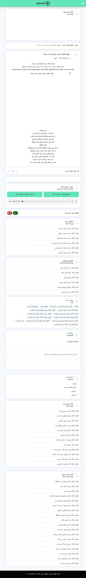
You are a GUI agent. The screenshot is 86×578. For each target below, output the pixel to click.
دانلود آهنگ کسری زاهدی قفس (69, 525)
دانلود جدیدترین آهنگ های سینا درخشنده (65, 321)
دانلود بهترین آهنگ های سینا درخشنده (66, 317)
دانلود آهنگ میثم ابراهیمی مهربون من (67, 501)
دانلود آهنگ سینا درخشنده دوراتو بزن (67, 248)
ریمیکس (73, 391)
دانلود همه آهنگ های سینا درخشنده (38, 321)
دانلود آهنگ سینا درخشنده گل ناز (68, 253)
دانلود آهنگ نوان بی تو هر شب (69, 554)
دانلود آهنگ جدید (70, 387)
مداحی (74, 395)
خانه (76, 45)
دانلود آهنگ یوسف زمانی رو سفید (68, 539)
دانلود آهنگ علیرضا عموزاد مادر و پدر (67, 549)
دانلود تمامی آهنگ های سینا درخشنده (40, 317)
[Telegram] (16, 171)
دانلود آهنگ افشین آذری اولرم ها (68, 430)
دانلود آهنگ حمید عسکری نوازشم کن (67, 425)
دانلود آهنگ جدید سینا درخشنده (68, 310)
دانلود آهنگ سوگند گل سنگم (70, 273)
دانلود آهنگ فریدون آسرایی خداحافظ (67, 515)
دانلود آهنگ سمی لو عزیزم (70, 292)
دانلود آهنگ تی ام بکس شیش (69, 282)
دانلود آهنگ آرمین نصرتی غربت (69, 411)
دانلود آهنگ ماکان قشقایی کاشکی (68, 510)
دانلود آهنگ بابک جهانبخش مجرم (68, 459)
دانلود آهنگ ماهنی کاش (71, 277)
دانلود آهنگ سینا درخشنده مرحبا (68, 228)
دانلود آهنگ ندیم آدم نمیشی (70, 435)
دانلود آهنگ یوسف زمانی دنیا (69, 486)
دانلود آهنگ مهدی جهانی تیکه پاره (68, 529)
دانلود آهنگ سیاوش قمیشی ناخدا (68, 287)
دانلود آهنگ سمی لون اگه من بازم (68, 544)
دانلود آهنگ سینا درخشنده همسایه (68, 238)
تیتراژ (74, 383)
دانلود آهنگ (44, 306)
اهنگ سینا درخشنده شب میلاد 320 (61, 306)
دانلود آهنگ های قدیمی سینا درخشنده (66, 314)
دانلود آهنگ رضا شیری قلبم (70, 520)
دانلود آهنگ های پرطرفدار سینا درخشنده (43, 310)
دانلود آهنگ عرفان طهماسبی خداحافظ (67, 481)
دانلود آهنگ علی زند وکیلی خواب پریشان (66, 534)
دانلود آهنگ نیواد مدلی (71, 491)
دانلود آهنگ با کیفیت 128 (61, 194)
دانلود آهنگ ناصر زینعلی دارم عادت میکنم (66, 454)
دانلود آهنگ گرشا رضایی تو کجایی (68, 464)
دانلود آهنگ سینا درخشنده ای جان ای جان (65, 243)
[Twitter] (12, 171)
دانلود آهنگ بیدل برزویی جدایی (69, 421)
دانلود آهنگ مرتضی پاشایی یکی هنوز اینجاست (64, 496)
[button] (82, 3)
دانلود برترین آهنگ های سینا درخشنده (39, 314)
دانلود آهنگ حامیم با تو (71, 445)
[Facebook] (9, 171)
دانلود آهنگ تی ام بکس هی (70, 268)
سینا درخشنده (47, 66)
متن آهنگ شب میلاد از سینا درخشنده (66, 324)
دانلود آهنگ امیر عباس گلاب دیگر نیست (66, 449)
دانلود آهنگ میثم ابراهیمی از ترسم (68, 416)
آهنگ (76, 306)
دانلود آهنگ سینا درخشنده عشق (69, 233)
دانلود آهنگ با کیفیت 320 (25, 194)
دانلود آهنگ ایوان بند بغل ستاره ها (68, 440)
